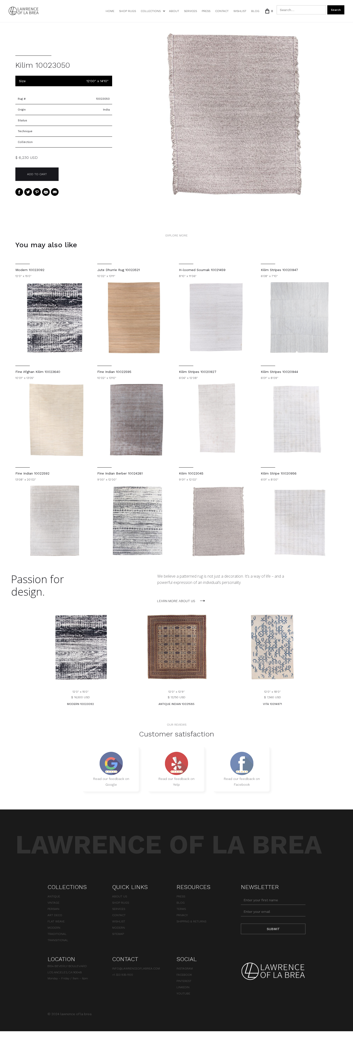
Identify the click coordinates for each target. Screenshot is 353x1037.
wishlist (239, 11)
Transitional (58, 940)
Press (206, 11)
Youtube (183, 993)
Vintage (53, 902)
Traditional (57, 934)
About (174, 11)
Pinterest (183, 981)
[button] (152, 11)
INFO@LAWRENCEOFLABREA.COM (136, 968)
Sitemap (118, 934)
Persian (53, 909)
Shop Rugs (127, 11)
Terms (181, 909)
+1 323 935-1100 (122, 974)
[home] (24, 11)
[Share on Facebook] (19, 191)
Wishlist (118, 921)
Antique (54, 896)
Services (190, 11)
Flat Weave (56, 921)
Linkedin (182, 987)
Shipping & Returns (191, 921)
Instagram (184, 968)
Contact (222, 11)
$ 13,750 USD (176, 697)
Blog (255, 11)
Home (110, 11)
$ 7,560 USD (272, 697)
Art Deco (55, 915)
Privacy (182, 915)
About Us (119, 896)
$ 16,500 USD (80, 697)
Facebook (184, 974)
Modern (54, 927)
